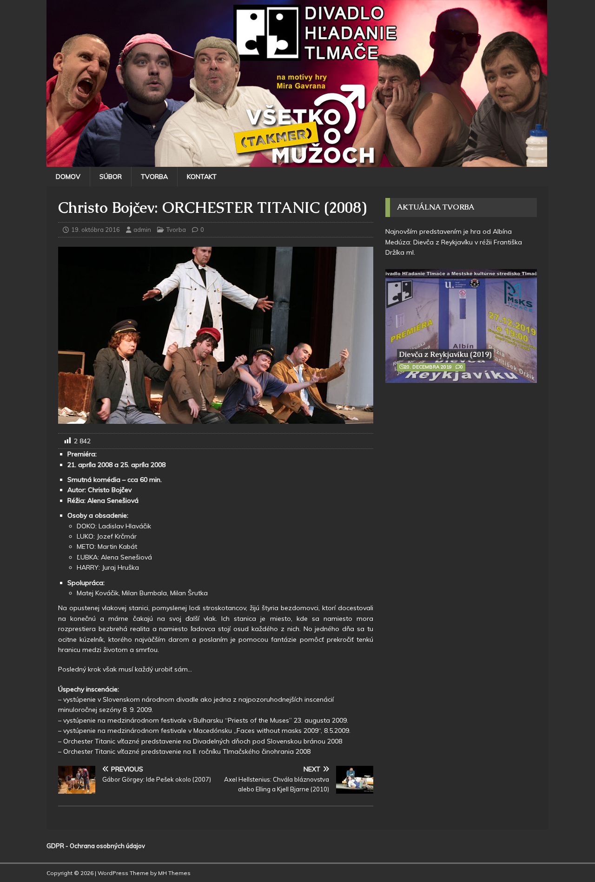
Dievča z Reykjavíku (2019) (445, 354)
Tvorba (154, 176)
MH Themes (174, 872)
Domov (68, 176)
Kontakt (202, 176)
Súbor (110, 176)
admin (142, 229)
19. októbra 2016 (95, 229)
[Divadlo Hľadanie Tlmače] (296, 162)
